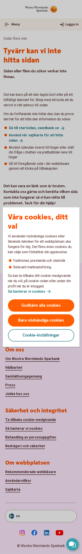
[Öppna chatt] (72, 544)
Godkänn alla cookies (41, 305)
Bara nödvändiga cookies (41, 320)
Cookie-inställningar (41, 335)
